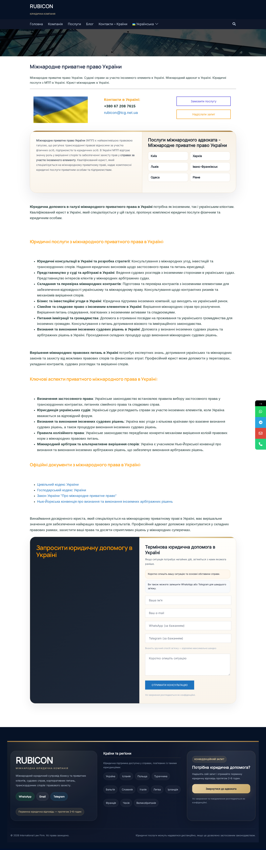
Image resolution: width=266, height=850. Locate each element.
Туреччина (160, 776)
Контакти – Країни (113, 24)
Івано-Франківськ (205, 166)
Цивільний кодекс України (58, 484)
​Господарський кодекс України (61, 490)
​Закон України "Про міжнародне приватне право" (77, 496)
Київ (154, 156)
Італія (143, 789)
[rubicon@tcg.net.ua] (260, 433)
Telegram (59, 796)
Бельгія (110, 789)
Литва (157, 789)
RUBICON (41, 6)
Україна (110, 776)
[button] (234, 24)
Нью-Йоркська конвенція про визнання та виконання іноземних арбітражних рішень (105, 501)
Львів (155, 166)
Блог (90, 24)
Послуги (74, 24)
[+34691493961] (260, 411)
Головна (36, 24)
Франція (111, 802)
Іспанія (126, 776)
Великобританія (146, 802)
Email (42, 796)
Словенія (127, 789)
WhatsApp (25, 796)
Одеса (155, 177)
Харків (197, 156)
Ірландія (173, 789)
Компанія (55, 24)
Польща (142, 776)
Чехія (126, 802)
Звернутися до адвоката (221, 788)
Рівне (196, 177)
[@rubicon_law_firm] (260, 422)
